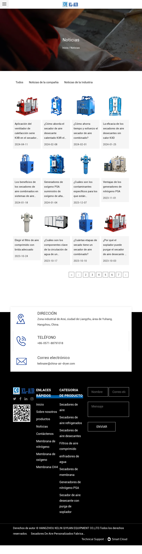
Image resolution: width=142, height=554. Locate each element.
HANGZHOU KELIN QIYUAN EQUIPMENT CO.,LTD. (69, 528)
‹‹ (71, 274)
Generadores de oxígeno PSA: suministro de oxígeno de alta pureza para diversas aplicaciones (53, 196)
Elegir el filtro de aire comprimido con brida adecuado (27, 245)
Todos (19, 82)
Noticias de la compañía (44, 82)
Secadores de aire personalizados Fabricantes (58, 533)
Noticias (42, 426)
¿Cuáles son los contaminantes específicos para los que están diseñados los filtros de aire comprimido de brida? (86, 196)
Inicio (65, 47)
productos (43, 419)
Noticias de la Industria (78, 82)
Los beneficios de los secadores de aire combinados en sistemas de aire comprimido (26, 191)
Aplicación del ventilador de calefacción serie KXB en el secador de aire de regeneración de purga (25, 137)
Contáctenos (45, 434)
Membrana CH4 (47, 467)
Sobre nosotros (46, 412)
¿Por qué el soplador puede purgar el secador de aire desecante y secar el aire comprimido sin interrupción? (114, 254)
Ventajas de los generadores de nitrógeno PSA (112, 186)
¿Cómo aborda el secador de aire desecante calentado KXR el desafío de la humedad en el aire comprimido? (55, 137)
